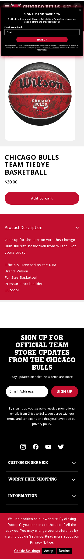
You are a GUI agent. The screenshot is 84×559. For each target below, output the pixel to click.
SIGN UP (64, 391)
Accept (49, 551)
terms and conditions (52, 47)
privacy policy (41, 50)
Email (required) (13, 27)
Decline (64, 551)
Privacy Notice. (42, 542)
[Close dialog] (80, 10)
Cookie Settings (27, 551)
